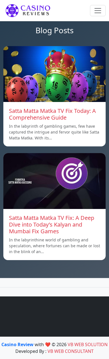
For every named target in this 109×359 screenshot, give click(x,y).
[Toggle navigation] (98, 10)
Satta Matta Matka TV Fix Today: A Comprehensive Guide (52, 114)
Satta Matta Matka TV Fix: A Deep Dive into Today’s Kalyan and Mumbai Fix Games (51, 224)
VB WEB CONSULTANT (71, 351)
